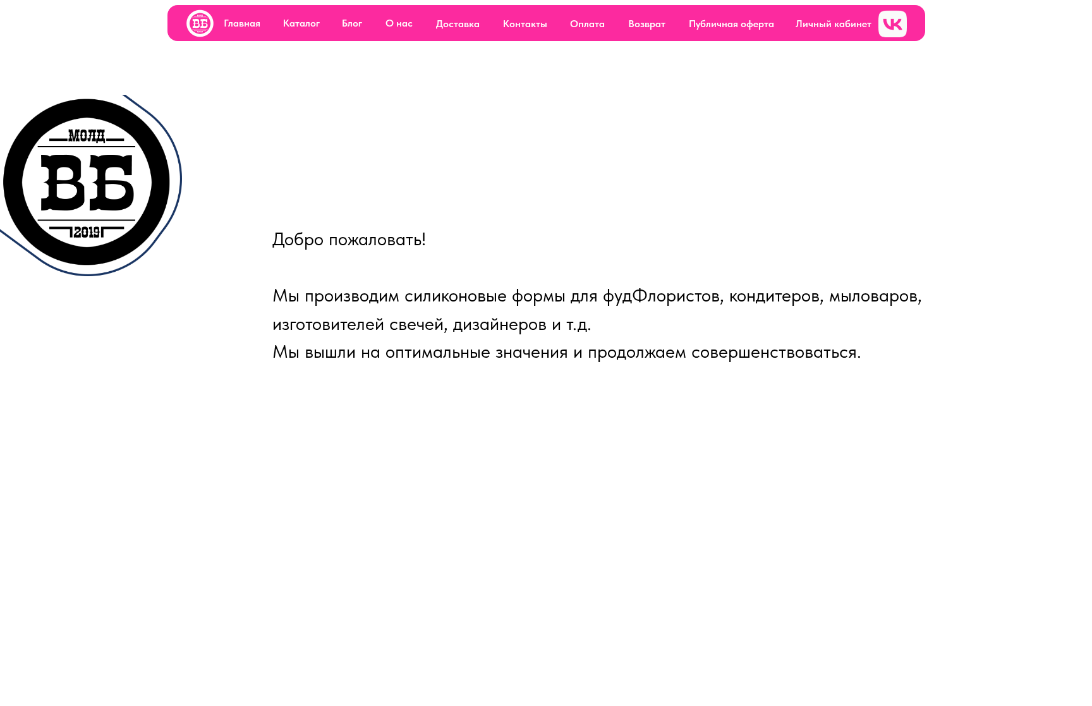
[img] (200, 23)
